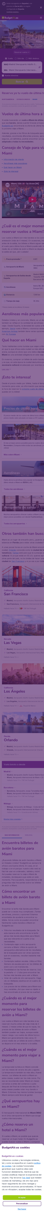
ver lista (26, 1178)
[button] (22, 1209)
